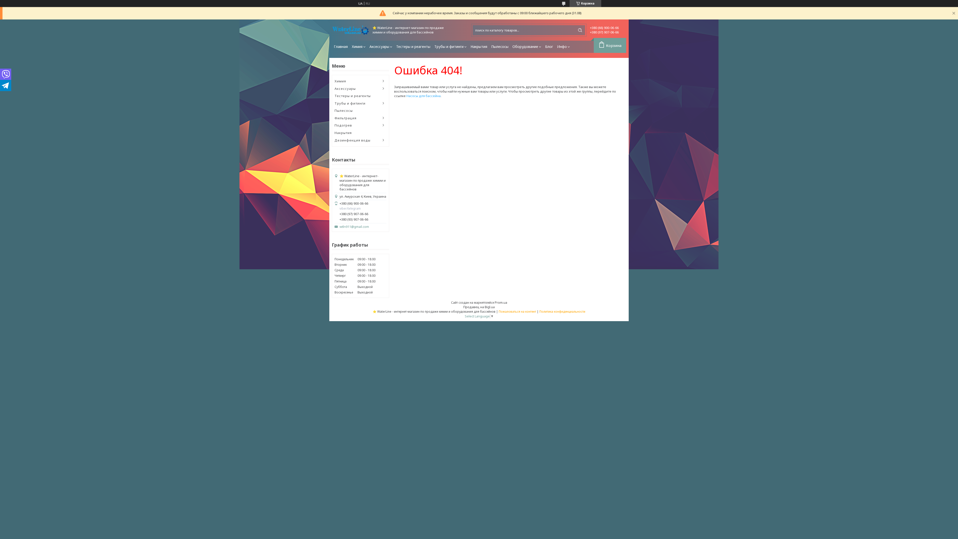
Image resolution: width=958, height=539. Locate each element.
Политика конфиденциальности (562, 311)
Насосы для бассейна (423, 96)
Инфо (562, 46)
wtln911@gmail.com (354, 227)
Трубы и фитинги (449, 46)
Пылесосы (499, 46)
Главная (341, 46)
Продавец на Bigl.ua (479, 307)
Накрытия (479, 46)
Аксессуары (379, 46)
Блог (549, 46)
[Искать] (580, 30)
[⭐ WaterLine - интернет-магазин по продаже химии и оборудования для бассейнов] (350, 30)
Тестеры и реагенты (413, 46)
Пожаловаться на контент (517, 311)
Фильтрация (346, 118)
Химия (357, 46)
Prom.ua (501, 302)
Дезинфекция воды (352, 140)
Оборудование (525, 46)
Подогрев (343, 125)
